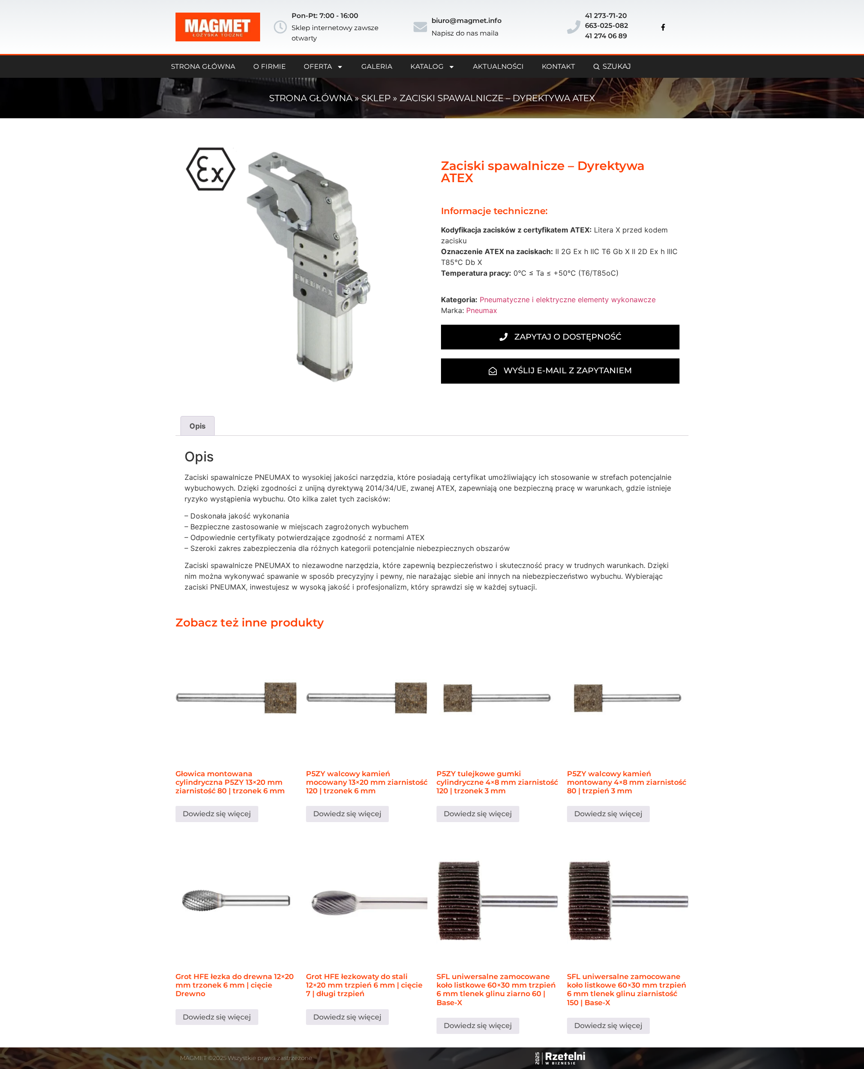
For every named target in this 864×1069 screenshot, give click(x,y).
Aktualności (498, 66)
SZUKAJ (617, 66)
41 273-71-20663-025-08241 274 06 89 (606, 25)
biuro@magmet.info (467, 20)
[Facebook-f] (663, 27)
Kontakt (558, 66)
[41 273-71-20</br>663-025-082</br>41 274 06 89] (573, 27)
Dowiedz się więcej (217, 814)
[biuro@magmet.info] (420, 27)
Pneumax (481, 310)
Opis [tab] (197, 425)
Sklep (376, 98)
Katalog (427, 66)
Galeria (376, 66)
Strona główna (310, 98)
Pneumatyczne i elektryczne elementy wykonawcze (568, 299)
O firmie (269, 66)
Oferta (318, 66)
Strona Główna (203, 66)
